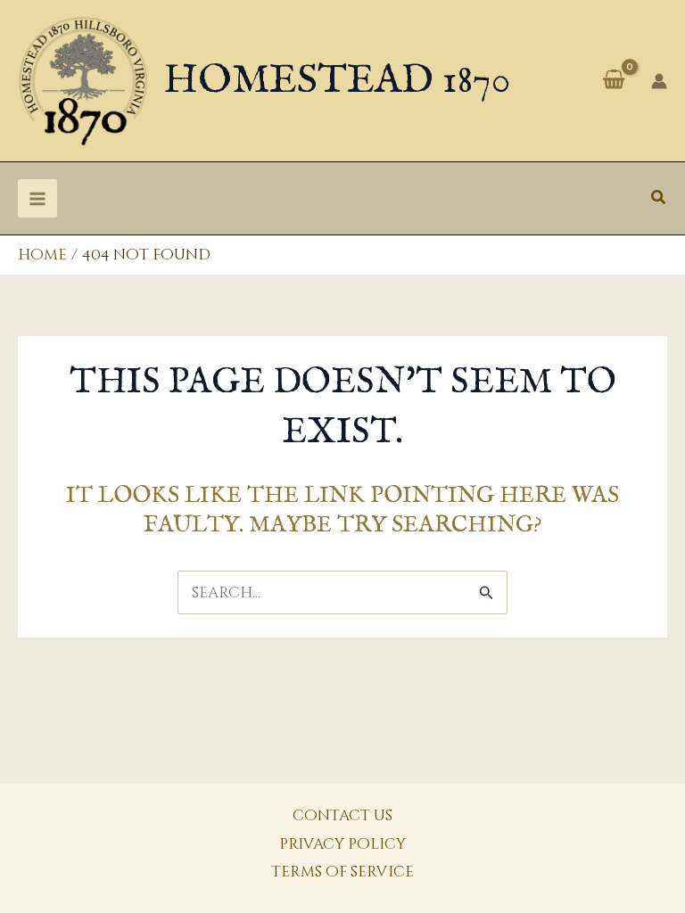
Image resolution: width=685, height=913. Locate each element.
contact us (342, 815)
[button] (659, 198)
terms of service (342, 871)
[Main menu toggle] (37, 198)
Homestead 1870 (337, 80)
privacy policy (342, 844)
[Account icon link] (659, 81)
